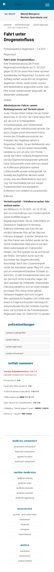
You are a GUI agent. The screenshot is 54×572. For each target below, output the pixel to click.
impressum (25, 551)
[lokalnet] (16, 4)
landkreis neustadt (25, 493)
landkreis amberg (24, 478)
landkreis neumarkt (24, 488)
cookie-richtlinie (25, 561)
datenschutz (24, 556)
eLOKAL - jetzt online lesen (24, 514)
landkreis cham (24, 483)
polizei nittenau (13, 339)
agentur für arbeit (24, 457)
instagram (24, 529)
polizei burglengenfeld (16, 332)
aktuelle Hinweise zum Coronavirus (20, 375)
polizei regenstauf (14, 346)
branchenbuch (25, 534)
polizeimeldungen (22, 25)
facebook (25, 524)
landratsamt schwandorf (25, 447)
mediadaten (25, 519)
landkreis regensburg (25, 498)
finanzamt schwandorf (25, 452)
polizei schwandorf (14, 353)
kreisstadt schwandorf (25, 461)
